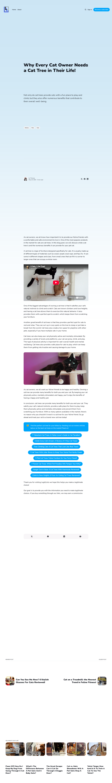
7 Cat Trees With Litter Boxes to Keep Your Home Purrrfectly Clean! (56, 452)
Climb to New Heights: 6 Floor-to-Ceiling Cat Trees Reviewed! (56, 475)
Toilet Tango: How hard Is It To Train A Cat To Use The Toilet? (96, 769)
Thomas (32, 178)
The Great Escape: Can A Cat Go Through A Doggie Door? (54, 769)
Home (14, 10)
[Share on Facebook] (83, 179)
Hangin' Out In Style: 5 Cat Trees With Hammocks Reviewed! (56, 469)
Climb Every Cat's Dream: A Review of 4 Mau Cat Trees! (56, 441)
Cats (38, 127)
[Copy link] (80, 536)
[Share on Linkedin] (86, 179)
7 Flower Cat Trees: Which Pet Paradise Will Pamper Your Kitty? (56, 464)
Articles (27, 127)
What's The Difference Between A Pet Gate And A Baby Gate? (35, 769)
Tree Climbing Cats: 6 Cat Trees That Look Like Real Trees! (56, 447)
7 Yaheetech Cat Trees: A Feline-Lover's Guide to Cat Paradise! (56, 435)
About (19, 10)
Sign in (90, 10)
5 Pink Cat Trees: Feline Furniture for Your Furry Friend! (56, 458)
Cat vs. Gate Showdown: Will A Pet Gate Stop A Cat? (75, 769)
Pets (33, 127)
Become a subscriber (101, 10)
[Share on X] (80, 179)
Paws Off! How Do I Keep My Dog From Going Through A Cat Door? (15, 769)
